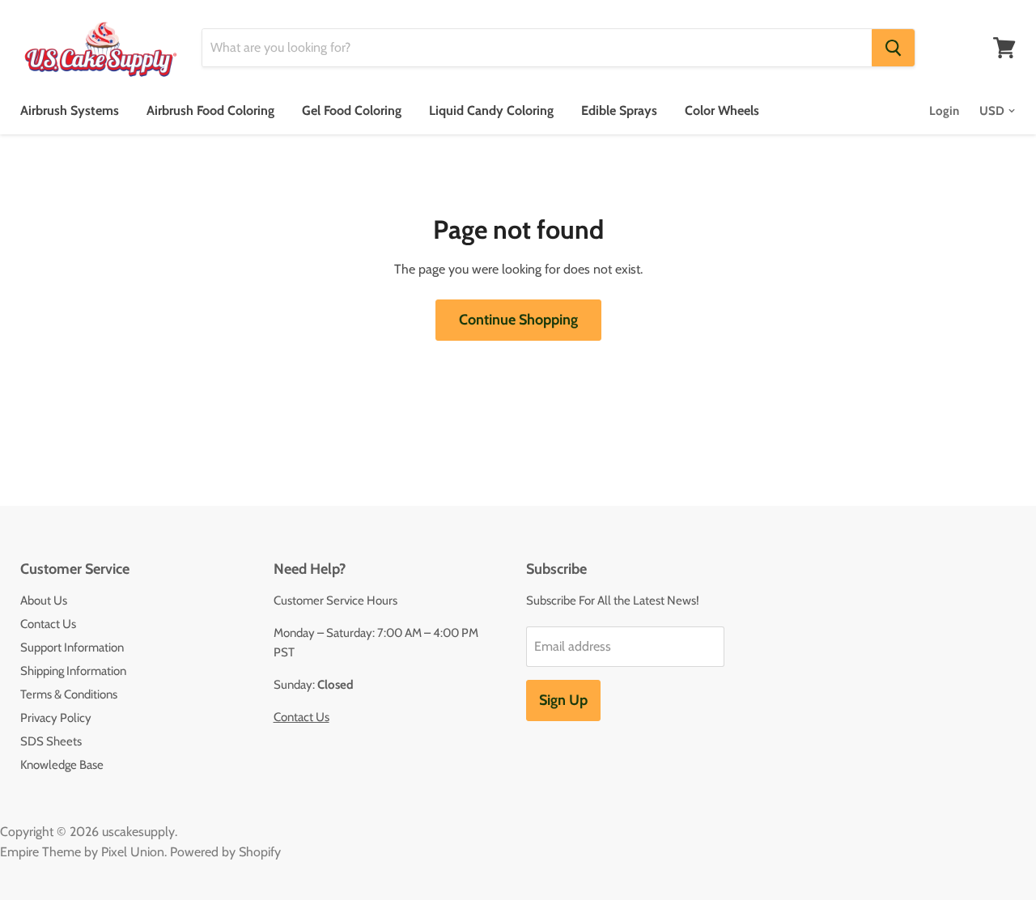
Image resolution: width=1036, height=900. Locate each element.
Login (944, 111)
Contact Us (48, 624)
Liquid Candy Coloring (491, 110)
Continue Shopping (518, 320)
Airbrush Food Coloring (210, 110)
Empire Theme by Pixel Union (82, 852)
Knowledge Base (62, 765)
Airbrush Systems (69, 110)
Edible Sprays (619, 110)
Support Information (72, 647)
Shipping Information (73, 671)
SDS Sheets (51, 741)
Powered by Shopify (225, 852)
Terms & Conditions (68, 694)
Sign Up (563, 700)
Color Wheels (722, 110)
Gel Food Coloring (351, 110)
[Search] (893, 47)
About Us (43, 600)
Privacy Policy (55, 718)
